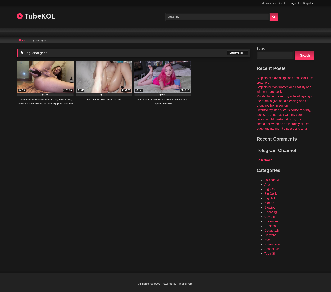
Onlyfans (270, 235)
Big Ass (269, 189)
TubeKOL (39, 16)
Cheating (270, 212)
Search (261, 48)
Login (293, 3)
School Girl (271, 249)
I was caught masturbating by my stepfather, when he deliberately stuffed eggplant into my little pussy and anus (283, 124)
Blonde (269, 203)
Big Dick (270, 198)
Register (308, 3)
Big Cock (270, 193)
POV (267, 239)
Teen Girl (270, 253)
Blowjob (269, 207)
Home (22, 40)
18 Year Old (272, 180)
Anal (267, 184)
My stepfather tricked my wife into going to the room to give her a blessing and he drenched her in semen (285, 101)
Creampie (271, 221)
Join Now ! (264, 160)
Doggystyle (272, 230)
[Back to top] (319, 280)
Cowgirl (269, 216)
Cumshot (270, 226)
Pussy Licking (273, 244)
